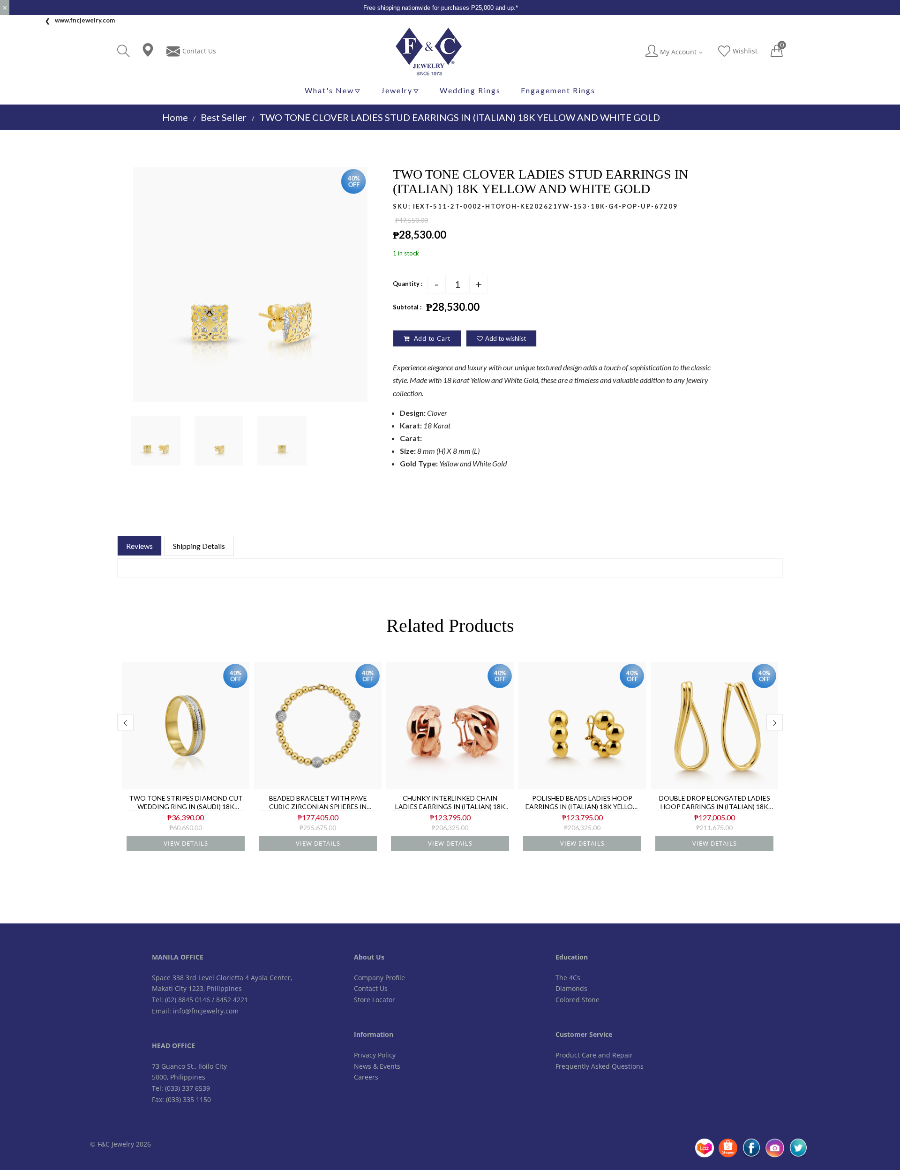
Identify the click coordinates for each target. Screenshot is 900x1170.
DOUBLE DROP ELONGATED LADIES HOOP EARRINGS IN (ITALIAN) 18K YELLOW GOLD (714, 802)
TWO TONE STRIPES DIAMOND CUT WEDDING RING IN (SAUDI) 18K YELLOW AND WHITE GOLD (186, 802)
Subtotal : (407, 307)
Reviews (139, 545)
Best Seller (224, 117)
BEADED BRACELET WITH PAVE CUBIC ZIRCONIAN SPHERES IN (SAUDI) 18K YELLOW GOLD (318, 802)
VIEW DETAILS (186, 843)
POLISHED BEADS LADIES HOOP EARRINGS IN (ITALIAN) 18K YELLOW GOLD (582, 802)
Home (175, 117)
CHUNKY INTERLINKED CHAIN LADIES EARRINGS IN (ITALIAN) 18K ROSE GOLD (450, 802)
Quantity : (407, 283)
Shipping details (199, 545)
